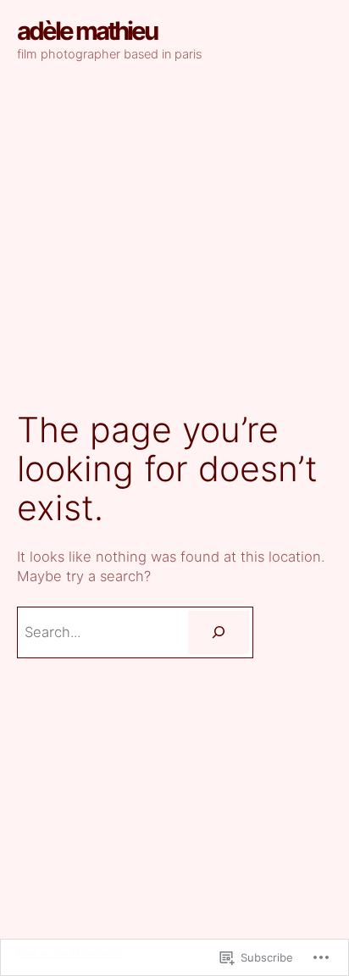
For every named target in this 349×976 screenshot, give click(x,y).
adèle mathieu (87, 30)
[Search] (218, 632)
